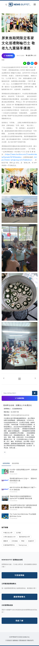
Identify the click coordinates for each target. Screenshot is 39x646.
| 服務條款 (15, 640)
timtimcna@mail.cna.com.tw (20, 415)
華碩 (22, 541)
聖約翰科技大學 (24, 537)
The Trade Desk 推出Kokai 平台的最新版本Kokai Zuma (23, 515)
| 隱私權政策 (23, 640)
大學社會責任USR (9, 537)
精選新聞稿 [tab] (6, 463)
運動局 (5, 541)
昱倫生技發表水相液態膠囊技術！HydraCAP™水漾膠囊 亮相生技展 (21, 497)
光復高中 (31, 541)
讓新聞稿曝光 (19, 597)
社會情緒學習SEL (9, 545)
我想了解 (19, 620)
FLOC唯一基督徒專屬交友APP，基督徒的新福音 (23, 471)
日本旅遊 (15, 541)
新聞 (29, 55)
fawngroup (23, 545)
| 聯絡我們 (30, 640)
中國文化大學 (7, 533)
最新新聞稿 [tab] (15, 463)
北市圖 (18, 533)
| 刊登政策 (8, 640)
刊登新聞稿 (19, 575)
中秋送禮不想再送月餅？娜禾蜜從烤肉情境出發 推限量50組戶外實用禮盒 (23, 506)
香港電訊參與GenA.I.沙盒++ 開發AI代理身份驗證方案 (23, 479)
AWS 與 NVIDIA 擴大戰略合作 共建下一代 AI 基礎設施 (23, 488)
